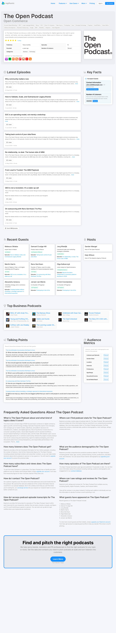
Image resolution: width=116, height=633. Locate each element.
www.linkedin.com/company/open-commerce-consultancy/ (24, 37)
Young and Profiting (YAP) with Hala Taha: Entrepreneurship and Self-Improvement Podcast (20, 319)
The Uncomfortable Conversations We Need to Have (20, 350)
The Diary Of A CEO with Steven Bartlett (98, 319)
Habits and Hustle (42, 319)
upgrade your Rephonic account (100, 522)
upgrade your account (43, 471)
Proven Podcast (94, 313)
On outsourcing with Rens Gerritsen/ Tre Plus (18, 381)
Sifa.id (64, 83)
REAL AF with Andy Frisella (20, 313)
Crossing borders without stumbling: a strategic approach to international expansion (29, 391)
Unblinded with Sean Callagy (72, 313)
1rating (19, 40)
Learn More (58, 559)
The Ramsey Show (43, 313)
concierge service (22, 488)
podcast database (76, 471)
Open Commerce (16, 21)
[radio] (6, 40)
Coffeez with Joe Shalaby (19, 325)
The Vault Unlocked (70, 319)
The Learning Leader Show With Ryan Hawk (46, 325)
